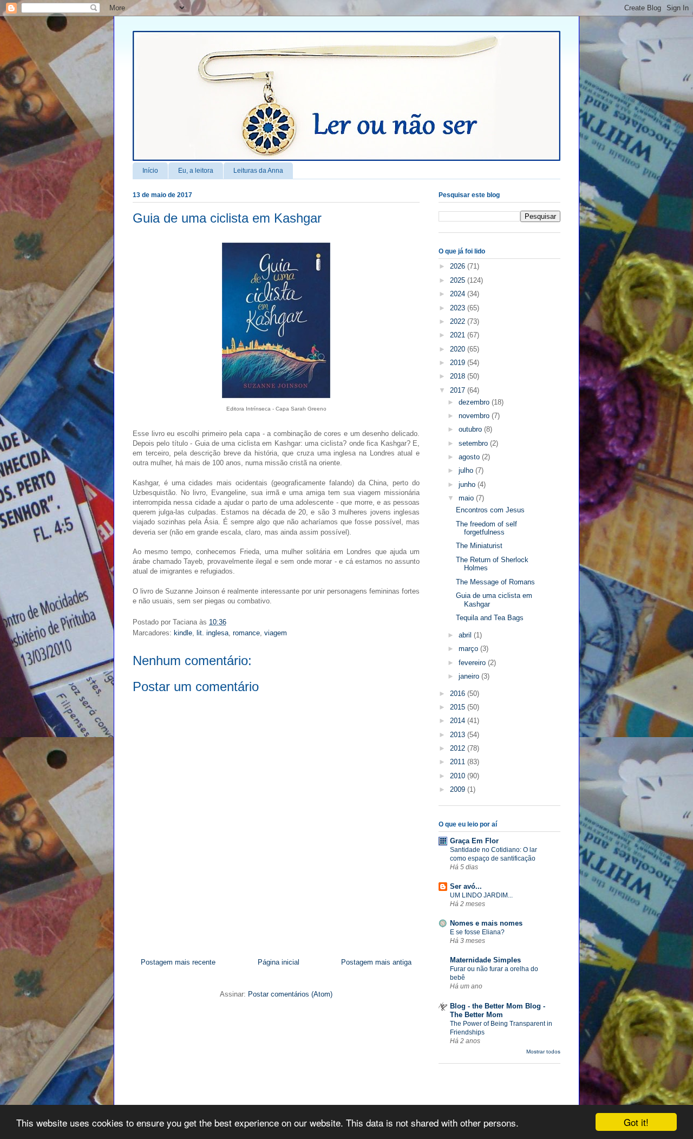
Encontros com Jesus (490, 510)
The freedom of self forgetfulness (486, 528)
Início (150, 170)
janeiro (470, 676)
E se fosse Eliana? (477, 932)
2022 (458, 321)
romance (246, 633)
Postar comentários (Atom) (290, 994)
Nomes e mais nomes (486, 923)
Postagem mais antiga (376, 962)
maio (467, 498)
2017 (458, 390)
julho (467, 470)
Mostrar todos (543, 1052)
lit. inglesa (212, 633)
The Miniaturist (479, 546)
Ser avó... (466, 886)
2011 (458, 762)
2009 (458, 789)
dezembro (475, 402)
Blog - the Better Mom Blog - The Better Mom (497, 1010)
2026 (458, 266)
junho (468, 484)
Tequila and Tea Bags (490, 618)
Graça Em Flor (474, 841)
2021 (458, 335)
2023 (458, 308)
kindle (183, 633)
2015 (458, 707)
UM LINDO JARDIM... (481, 895)
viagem (275, 633)
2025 (458, 280)
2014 (458, 721)
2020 (458, 349)
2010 (458, 776)
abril (466, 635)
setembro (474, 443)
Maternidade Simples (485, 960)
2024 (458, 294)
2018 (458, 376)
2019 (458, 363)
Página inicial (278, 962)
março (469, 649)
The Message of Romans (495, 582)
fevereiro (473, 663)
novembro (475, 416)
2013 (458, 735)
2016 (458, 693)
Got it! (636, 1122)
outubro (471, 429)
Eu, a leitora (195, 170)
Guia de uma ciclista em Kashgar (227, 218)
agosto (470, 457)
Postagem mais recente (178, 962)
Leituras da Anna (258, 170)
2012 (458, 748)
